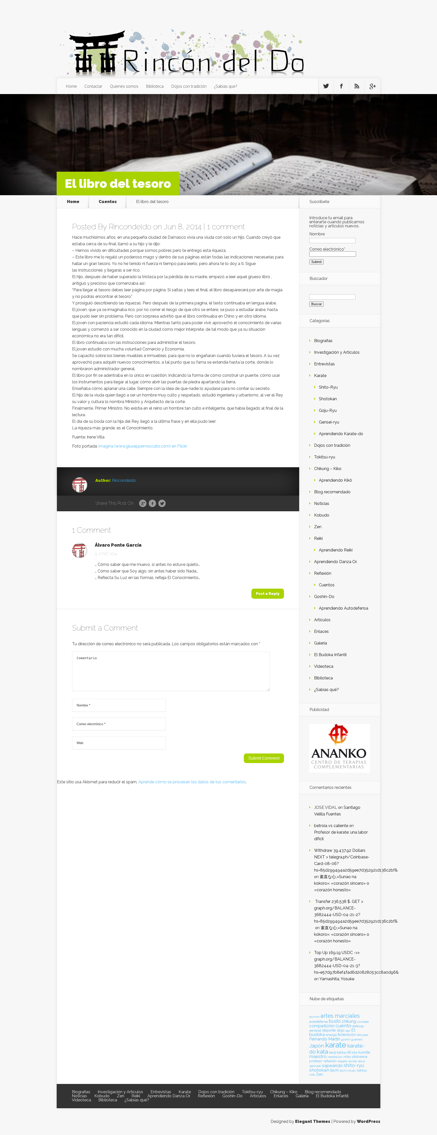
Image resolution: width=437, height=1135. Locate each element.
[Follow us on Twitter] (326, 86)
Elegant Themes (312, 1121)
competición (322, 1025)
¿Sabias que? (225, 86)
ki (349, 1052)
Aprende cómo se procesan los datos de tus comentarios (192, 782)
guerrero (356, 1039)
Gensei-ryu (329, 422)
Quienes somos (124, 86)
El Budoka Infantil (330, 654)
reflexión (330, 1061)
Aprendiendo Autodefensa (343, 608)
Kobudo (321, 515)
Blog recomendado (332, 491)
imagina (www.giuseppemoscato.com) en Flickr (143, 446)
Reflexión (322, 573)
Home (71, 86)
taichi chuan (348, 1070)
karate (335, 1044)
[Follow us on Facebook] (341, 86)
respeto (342, 1061)
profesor (315, 1061)
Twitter (162, 504)
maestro (317, 1056)
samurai (315, 1066)
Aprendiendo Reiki (336, 550)
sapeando (332, 1065)
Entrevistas (324, 364)
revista (352, 1061)
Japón (316, 1045)
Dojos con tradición (189, 86)
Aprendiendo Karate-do (341, 433)
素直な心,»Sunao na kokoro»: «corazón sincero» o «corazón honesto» (341, 883)
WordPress (368, 1121)
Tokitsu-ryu (324, 457)
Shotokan (328, 398)
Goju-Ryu (328, 410)
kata (322, 1051)
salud (361, 1061)
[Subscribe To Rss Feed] (356, 86)
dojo (340, 1030)
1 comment (226, 226)
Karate (320, 375)
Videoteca (323, 666)
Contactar (93, 86)
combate (363, 1021)
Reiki (318, 538)
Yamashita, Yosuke (336, 978)
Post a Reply (267, 594)
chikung (349, 1021)
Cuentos (108, 201)
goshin (345, 1039)
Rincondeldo (130, 226)
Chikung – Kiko (327, 468)
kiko (354, 1052)
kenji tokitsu (338, 1052)
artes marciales (340, 1016)
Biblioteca (155, 86)
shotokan (319, 1070)
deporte (329, 1030)
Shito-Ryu (328, 387)
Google (143, 504)
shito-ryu (354, 1065)
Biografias (323, 340)
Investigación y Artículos (337, 352)
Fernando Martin (324, 1038)
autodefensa (318, 1021)
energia (331, 1035)
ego (347, 1030)
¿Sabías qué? (326, 689)
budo (335, 1021)
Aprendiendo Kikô (335, 480)
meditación (334, 1057)
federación (347, 1035)
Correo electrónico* (327, 249)
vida (312, 1074)
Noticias (321, 503)
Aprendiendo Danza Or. (335, 561)
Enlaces (321, 631)
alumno (314, 1016)
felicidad (362, 1034)
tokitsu (362, 1070)
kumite (364, 1052)
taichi (334, 1070)
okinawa (359, 1056)
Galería (320, 643)
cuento (343, 1025)
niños (347, 1057)
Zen (317, 526)
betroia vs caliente (331, 825)
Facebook (152, 504)
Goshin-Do (324, 596)
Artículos (322, 619)
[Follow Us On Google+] (372, 86)
